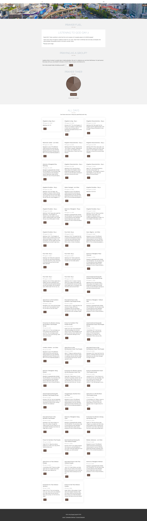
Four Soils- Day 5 (69, 232)
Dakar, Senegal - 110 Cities (72, 187)
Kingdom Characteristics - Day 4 (73, 142)
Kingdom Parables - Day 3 (50, 209)
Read (45, 128)
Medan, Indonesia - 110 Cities (94, 440)
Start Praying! (73, 94)
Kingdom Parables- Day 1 (50, 232)
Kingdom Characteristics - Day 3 (95, 142)
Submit (71, 65)
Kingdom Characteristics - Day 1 (95, 164)
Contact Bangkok (80, 517)
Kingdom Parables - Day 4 (93, 187)
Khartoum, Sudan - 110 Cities (51, 142)
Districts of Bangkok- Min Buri (94, 461)
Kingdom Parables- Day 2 (93, 209)
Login (63, 517)
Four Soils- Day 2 (47, 276)
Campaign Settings (70, 517)
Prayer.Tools (74, 514)
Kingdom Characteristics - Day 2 (73, 164)
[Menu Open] (103, 2)
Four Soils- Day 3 (69, 253)
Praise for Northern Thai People (51, 440)
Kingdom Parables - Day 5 (50, 187)
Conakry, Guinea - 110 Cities (50, 347)
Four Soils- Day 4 (47, 253)
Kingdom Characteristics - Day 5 (95, 121)
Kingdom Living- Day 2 (49, 121)
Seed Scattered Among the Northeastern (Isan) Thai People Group (95, 324)
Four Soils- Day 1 (69, 276)
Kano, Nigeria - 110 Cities (93, 232)
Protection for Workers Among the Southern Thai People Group (51, 324)
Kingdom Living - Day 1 (71, 121)
